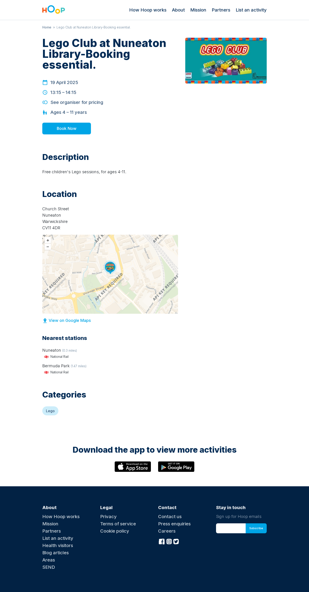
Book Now (66, 128)
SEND (48, 567)
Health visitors (57, 545)
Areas (48, 560)
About (178, 10)
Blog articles (55, 552)
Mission (198, 10)
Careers (167, 531)
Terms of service (118, 523)
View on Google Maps (70, 320)
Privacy (108, 516)
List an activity (251, 10)
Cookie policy (114, 531)
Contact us (170, 516)
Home (46, 27)
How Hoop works (147, 10)
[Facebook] (161, 541)
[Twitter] (176, 541)
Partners (221, 10)
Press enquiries (174, 523)
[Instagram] (169, 541)
